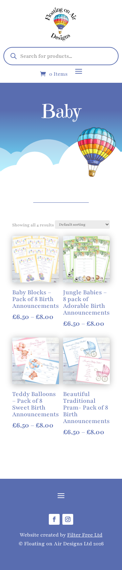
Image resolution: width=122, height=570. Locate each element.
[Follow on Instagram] (67, 519)
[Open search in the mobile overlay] (61, 56)
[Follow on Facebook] (54, 519)
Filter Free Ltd (84, 534)
